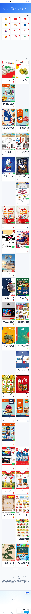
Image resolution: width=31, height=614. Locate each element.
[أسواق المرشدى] (28, 154)
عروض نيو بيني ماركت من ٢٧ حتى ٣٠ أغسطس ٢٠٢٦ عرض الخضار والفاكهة (24, 539)
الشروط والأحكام (12, 599)
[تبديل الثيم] (13, 1)
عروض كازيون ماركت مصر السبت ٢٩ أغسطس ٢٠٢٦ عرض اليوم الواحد (24, 128)
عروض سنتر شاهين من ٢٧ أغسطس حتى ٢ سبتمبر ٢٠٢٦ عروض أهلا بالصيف (23, 201)
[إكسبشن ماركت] (13, 130)
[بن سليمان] (13, 252)
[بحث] (20, 1)
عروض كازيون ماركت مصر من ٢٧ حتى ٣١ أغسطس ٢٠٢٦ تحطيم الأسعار (8, 442)
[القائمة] (2, 1)
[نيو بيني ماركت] (13, 517)
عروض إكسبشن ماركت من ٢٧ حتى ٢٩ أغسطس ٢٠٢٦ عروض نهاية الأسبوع (23, 370)
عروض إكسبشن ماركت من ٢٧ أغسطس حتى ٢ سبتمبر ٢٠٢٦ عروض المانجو (8, 346)
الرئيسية (28, 596)
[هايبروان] (13, 178)
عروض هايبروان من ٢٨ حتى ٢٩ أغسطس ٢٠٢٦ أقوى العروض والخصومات (9, 176)
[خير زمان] (28, 348)
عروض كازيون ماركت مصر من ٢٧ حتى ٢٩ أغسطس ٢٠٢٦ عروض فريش (8, 418)
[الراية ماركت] (28, 396)
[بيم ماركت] (13, 82)
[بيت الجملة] (13, 324)
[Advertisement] (15, 49)
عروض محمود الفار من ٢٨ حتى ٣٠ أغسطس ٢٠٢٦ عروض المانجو (23, 80)
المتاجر (28, 599)
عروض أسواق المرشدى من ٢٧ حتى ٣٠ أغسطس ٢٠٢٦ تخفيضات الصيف (9, 152)
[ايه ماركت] (28, 517)
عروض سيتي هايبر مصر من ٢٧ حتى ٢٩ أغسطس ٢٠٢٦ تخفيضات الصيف (9, 273)
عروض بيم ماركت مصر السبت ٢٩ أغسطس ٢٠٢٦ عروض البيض (8, 80)
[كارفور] (28, 300)
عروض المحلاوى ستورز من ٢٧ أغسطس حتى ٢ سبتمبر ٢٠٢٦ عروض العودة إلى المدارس (8, 225)
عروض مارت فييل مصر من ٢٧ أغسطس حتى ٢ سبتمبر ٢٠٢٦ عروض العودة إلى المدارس (23, 225)
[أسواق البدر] (28, 252)
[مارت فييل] (28, 228)
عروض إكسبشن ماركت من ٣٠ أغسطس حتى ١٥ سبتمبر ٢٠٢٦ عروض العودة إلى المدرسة (8, 128)
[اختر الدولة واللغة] (10, 1)
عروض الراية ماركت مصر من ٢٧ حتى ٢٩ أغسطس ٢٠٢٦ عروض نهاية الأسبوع (23, 394)
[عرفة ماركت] (13, 396)
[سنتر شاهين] (28, 204)
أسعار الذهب (27, 600)
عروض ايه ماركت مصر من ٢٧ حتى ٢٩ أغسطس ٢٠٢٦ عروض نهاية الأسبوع (24, 515)
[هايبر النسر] (28, 565)
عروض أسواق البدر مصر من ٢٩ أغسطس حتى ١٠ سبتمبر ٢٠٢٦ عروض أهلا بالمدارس (23, 249)
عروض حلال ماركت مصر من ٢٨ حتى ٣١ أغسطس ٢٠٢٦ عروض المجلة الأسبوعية (23, 322)
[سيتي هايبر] (13, 276)
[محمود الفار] (28, 82)
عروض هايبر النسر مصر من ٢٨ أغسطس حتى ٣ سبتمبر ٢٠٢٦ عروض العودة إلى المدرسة (23, 563)
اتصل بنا (14, 600)
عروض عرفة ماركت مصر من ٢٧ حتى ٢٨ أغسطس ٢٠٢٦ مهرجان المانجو (8, 394)
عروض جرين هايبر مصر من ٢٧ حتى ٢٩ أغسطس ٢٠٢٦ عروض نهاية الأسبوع (9, 563)
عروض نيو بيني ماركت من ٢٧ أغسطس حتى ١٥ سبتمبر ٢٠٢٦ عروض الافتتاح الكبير (8, 515)
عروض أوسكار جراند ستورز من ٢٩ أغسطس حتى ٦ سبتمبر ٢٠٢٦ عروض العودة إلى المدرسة (23, 176)
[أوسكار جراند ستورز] (28, 179)
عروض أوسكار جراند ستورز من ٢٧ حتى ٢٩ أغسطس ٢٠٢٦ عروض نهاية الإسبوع (8, 298)
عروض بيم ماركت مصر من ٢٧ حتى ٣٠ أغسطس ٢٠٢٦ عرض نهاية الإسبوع (9, 490)
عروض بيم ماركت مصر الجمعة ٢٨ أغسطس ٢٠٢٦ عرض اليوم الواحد (23, 466)
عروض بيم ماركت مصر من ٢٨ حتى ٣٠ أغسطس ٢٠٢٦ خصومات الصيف (9, 466)
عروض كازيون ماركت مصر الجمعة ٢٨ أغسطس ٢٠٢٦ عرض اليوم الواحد (24, 418)
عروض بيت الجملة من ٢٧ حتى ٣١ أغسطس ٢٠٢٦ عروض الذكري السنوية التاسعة (8, 322)
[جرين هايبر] (13, 565)
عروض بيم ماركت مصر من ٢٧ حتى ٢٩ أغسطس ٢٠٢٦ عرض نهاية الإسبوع (23, 490)
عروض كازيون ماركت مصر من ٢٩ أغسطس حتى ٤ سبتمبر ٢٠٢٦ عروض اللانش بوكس (8, 104)
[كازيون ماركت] (13, 106)
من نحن (14, 596)
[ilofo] (27, 1)
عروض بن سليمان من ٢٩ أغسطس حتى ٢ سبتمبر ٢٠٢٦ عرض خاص (8, 249)
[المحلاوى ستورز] (13, 228)
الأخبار (28, 602)
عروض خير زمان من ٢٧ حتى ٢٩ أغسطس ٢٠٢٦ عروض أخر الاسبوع (23, 346)
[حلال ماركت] (28, 324)
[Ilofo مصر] (27, 593)
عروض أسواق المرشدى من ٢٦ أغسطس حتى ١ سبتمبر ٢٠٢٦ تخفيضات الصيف (23, 152)
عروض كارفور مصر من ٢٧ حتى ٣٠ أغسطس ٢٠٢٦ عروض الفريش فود (23, 298)
